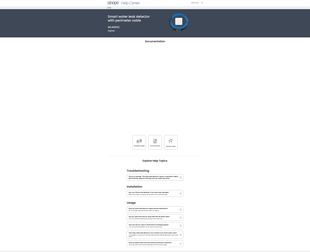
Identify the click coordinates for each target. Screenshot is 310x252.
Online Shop (195, 3)
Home (109, 8)
